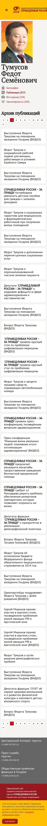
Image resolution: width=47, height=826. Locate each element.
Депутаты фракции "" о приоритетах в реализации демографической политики (22, 522)
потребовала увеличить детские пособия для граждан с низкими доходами (23, 196)
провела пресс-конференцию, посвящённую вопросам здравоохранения (23, 422)
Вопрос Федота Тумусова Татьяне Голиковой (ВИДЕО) (22, 540)
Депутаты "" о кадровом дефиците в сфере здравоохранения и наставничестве (22, 292)
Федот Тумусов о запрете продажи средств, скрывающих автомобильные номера (23, 386)
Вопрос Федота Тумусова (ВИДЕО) (20, 326)
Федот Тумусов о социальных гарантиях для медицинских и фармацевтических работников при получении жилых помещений (23, 219)
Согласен (10, 821)
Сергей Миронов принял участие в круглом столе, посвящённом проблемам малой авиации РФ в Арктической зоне (20, 615)
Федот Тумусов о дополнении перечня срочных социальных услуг (23, 255)
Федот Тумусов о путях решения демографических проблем (21, 658)
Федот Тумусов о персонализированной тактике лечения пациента (21, 272)
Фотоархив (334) (15, 97)
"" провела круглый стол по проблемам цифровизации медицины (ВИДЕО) (23, 345)
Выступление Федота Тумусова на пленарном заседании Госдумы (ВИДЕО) (22, 136)
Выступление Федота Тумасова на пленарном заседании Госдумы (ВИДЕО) (22, 405)
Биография (12, 87)
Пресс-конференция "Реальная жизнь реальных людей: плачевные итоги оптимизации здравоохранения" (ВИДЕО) (21, 444)
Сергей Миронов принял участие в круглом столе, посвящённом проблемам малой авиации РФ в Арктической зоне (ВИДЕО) (21, 638)
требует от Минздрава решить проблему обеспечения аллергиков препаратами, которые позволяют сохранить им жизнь (23, 496)
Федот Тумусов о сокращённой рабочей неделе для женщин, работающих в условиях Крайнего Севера (19, 156)
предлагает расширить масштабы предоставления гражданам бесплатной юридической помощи (23, 468)
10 (42, 120)
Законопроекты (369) (18, 101)
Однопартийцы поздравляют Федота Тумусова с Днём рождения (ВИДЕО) (23, 596)
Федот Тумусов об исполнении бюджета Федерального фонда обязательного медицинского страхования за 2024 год (23, 559)
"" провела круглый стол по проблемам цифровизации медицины (23, 366)
